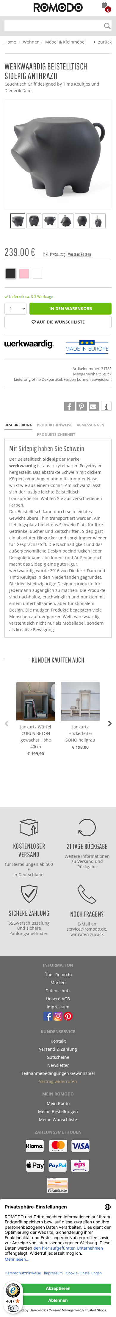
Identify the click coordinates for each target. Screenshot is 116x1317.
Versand (85, 861)
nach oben (56, 800)
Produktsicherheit (56, 434)
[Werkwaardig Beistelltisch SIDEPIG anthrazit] (17, 221)
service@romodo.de (86, 929)
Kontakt (58, 1041)
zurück (105, 42)
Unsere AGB (58, 999)
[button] (104, 6)
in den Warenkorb (70, 308)
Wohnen (31, 42)
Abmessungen (90, 425)
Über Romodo (58, 974)
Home (10, 42)
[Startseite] (58, 8)
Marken (58, 982)
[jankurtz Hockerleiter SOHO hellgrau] (80, 696)
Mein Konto (58, 1103)
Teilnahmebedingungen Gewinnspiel (58, 1073)
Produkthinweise (54, 425)
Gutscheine (58, 1057)
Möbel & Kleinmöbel (65, 42)
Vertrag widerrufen (58, 1081)
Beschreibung (18, 425)
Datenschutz (58, 990)
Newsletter (58, 1065)
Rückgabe (87, 866)
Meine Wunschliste (58, 1119)
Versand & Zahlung (58, 1049)
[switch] (13, 1308)
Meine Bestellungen (58, 1111)
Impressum (58, 1007)
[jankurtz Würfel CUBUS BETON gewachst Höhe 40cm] (35, 696)
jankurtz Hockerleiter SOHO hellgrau (80, 733)
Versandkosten (79, 254)
